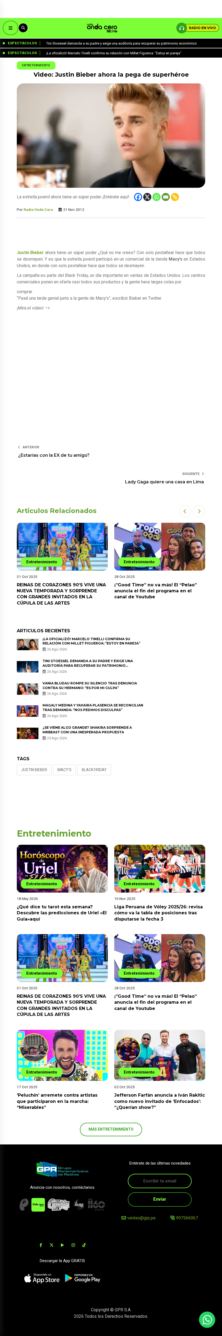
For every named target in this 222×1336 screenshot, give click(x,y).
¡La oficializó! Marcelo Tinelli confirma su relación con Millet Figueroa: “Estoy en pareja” (91, 641)
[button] (185, 511)
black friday (94, 770)
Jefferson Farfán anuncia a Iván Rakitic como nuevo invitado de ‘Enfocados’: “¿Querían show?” (159, 1101)
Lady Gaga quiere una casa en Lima (164, 481)
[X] (147, 197)
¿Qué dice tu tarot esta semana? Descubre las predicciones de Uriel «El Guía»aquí (62, 913)
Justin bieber (34, 770)
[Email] (166, 197)
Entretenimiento (36, 65)
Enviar (159, 1199)
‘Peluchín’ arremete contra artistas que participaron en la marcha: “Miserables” (57, 1101)
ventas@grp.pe (141, 1218)
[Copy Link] (175, 197)
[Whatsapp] (156, 197)
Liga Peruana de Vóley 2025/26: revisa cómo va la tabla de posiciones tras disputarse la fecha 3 (158, 913)
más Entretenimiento (111, 1129)
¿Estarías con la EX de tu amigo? (54, 455)
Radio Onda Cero (38, 209)
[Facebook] (138, 197)
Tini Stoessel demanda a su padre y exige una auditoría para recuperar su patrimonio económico (88, 665)
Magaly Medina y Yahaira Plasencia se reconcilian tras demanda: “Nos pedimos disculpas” (93, 707)
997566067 (187, 1218)
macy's (64, 770)
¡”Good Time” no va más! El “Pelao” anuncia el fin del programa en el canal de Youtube (155, 591)
